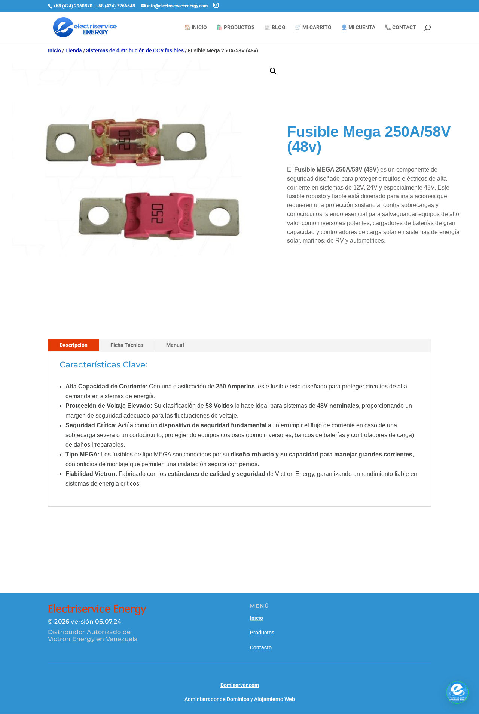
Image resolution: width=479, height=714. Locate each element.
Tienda (73, 50)
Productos (262, 632)
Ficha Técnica (126, 345)
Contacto (261, 647)
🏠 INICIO (195, 27)
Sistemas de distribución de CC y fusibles (135, 50)
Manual (175, 345)
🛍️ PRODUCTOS (235, 27)
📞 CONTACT (400, 27)
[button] (273, 71)
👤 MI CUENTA (358, 27)
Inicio (54, 50)
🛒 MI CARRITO (313, 27)
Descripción (74, 345)
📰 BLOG (275, 27)
